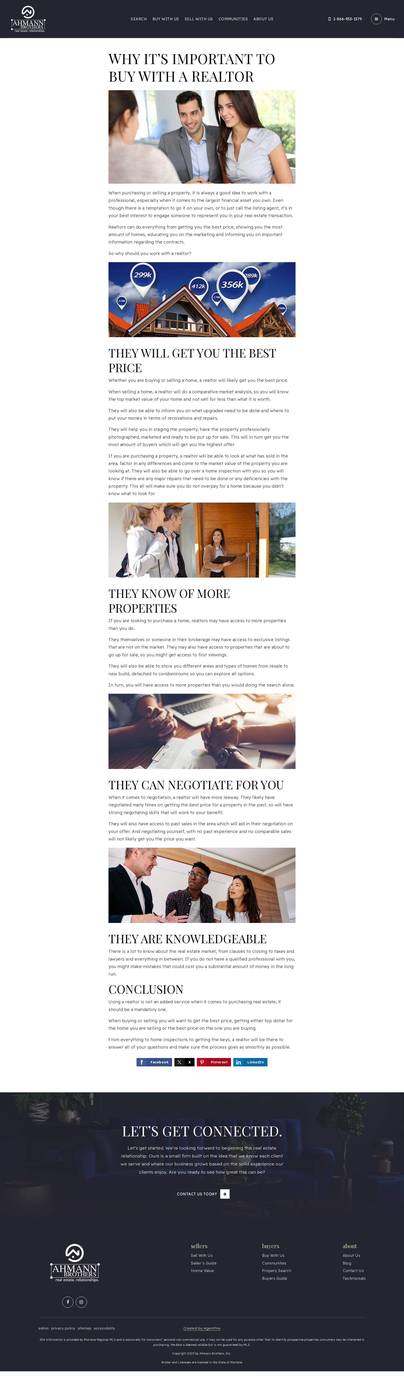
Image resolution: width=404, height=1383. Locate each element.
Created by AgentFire (202, 1328)
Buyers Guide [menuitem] (274, 1278)
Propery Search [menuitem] (276, 1270)
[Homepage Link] (28, 18)
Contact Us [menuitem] (353, 1270)
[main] (202, 546)
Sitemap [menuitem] (85, 1328)
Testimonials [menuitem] (354, 1278)
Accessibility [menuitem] (104, 1328)
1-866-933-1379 (347, 19)
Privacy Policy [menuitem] (63, 1328)
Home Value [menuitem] (202, 1270)
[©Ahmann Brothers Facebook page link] (67, 1302)
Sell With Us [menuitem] (199, 19)
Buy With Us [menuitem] (165, 19)
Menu (389, 19)
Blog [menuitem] (347, 1263)
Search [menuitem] (139, 19)
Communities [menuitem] (233, 19)
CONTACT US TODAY (197, 1194)
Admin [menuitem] (43, 1328)
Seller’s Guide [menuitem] (203, 1263)
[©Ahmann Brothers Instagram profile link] (81, 1302)
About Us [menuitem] (263, 19)
